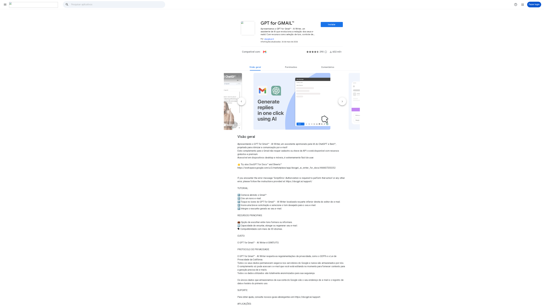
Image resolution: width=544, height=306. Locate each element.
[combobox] (118, 4)
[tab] (255, 67)
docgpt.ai (269, 39)
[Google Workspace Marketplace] (33, 5)
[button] (5, 4)
